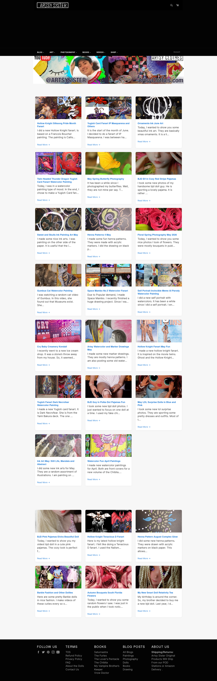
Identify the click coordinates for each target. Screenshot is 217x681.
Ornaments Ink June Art (150, 123)
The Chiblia (101, 662)
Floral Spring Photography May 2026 (157, 234)
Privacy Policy (74, 659)
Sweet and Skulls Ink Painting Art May (57, 234)
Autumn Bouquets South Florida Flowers (104, 594)
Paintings (128, 655)
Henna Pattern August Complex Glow (158, 536)
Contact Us (72, 669)
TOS (68, 652)
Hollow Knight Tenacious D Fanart (105, 536)
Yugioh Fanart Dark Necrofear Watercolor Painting (53, 403)
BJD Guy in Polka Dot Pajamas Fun (106, 402)
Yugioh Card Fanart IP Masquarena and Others (108, 125)
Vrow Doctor (101, 672)
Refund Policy (74, 655)
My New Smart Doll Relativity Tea (155, 592)
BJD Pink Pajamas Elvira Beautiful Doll (58, 536)
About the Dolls (75, 665)
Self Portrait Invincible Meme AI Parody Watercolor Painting (159, 292)
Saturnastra (101, 652)
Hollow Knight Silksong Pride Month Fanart (56, 125)
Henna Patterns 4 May (99, 234)
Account (177, 52)
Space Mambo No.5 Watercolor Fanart (107, 290)
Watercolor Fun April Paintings (103, 461)
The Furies (100, 655)
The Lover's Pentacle (106, 659)
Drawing (127, 669)
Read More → (43, 144)
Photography (130, 659)
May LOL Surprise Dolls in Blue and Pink (157, 403)
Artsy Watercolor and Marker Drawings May (108, 348)
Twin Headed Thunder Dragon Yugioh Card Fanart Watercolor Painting (57, 180)
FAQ (68, 662)
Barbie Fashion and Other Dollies (55, 592)
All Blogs (128, 652)
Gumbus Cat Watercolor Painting (54, 290)
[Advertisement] (108, 29)
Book (126, 665)
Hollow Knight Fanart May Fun (154, 346)
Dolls (126, 662)
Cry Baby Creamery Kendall (52, 346)
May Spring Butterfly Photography (105, 178)
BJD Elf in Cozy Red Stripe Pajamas (157, 178)
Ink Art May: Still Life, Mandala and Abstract (55, 462)
